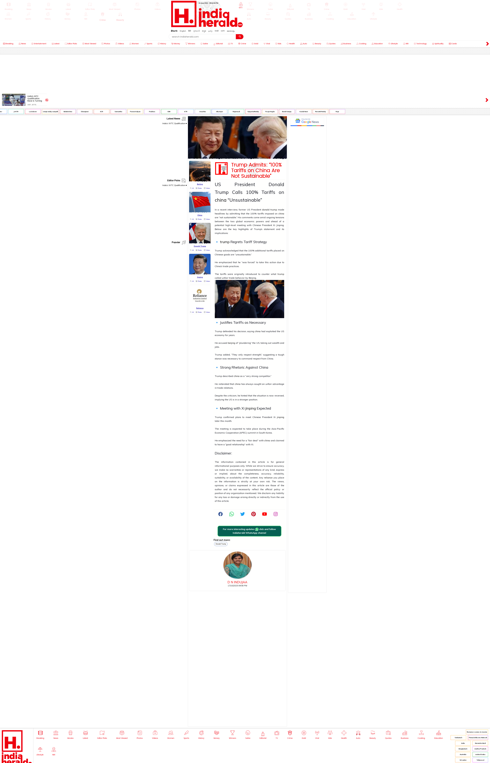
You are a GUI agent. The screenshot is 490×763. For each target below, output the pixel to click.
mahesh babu (480, 754)
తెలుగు (174, 31)
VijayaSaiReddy (229, 111)
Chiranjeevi (61, 111)
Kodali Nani (280, 111)
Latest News (173, 119)
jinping (250, 408)
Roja (313, 111)
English (183, 31)
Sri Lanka (463, 760)
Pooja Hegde (246, 111)
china (220, 200)
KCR (77, 111)
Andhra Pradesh (480, 749)
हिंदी (189, 31)
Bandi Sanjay (263, 111)
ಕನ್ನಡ (204, 31)
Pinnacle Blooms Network (478, 738)
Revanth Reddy (296, 111)
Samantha (94, 111)
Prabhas (128, 111)
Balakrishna (44, 111)
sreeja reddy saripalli (26, 111)
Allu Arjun (195, 111)
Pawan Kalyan (111, 111)
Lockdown (9, 111)
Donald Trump (221, 544)
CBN (145, 111)
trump (225, 242)
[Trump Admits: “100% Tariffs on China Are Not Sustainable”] (237, 158)
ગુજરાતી (196, 31)
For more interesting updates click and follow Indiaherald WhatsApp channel (249, 531)
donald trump (269, 209)
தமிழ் (210, 31)
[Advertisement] (245, 73)
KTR (162, 111)
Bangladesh (463, 749)
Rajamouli (212, 111)
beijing (231, 342)
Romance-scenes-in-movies (477, 732)
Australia (463, 754)
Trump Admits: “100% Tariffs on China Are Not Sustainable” (256, 170)
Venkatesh (458, 738)
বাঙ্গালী (223, 31)
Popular (176, 243)
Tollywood (480, 760)
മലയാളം (231, 31)
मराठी (216, 31)
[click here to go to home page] (207, 26)
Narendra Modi (480, 743)
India (463, 743)
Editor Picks (173, 181)
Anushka (179, 111)
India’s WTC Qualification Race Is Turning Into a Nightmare (35, 98)
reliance (268, 477)
